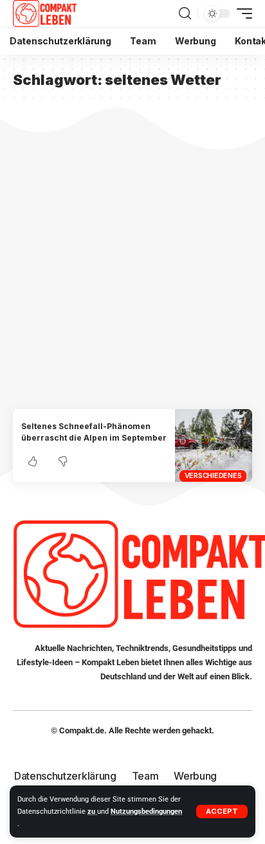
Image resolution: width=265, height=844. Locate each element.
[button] (222, 811)
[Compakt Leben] (45, 13)
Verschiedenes (213, 475)
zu (92, 811)
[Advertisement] (132, 270)
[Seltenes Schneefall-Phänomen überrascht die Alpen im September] (213, 445)
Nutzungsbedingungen (146, 811)
